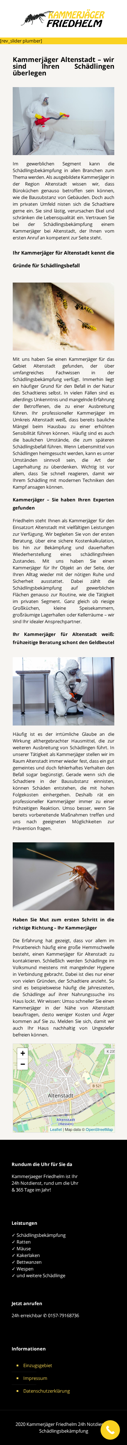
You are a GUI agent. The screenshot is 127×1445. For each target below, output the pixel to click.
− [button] (22, 1064)
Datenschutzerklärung (46, 1391)
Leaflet (56, 1129)
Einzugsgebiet (37, 1365)
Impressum (35, 1378)
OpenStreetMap (99, 1129)
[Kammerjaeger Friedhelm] (63, 19)
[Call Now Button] (110, 1430)
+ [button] (22, 1053)
